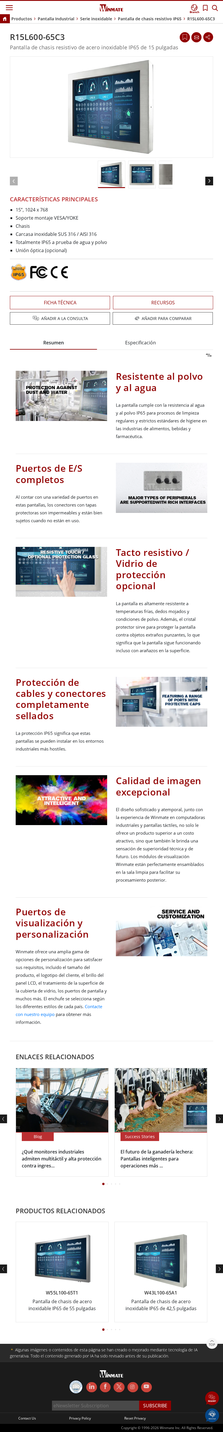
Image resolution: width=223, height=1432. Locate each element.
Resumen (53, 342)
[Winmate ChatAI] (212, 1415)
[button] (212, 1399)
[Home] (5, 19)
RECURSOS (163, 302)
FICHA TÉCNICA (60, 302)
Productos (21, 18)
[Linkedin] (91, 1387)
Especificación (140, 342)
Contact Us (27, 1418)
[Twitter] (119, 1387)
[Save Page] (184, 37)
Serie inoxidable (96, 18)
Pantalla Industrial (56, 18)
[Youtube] (146, 1387)
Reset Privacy (135, 1418)
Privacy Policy (80, 1418)
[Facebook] (105, 1387)
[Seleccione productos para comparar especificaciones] (112, 319)
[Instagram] (132, 1387)
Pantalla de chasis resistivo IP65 (149, 18)
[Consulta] (196, 37)
